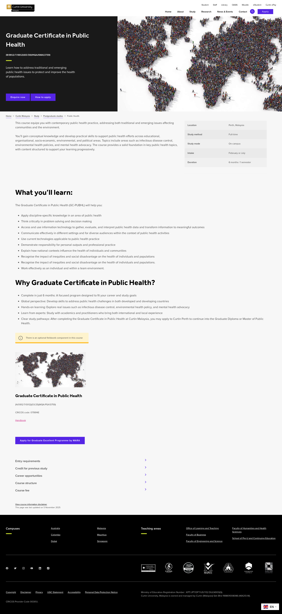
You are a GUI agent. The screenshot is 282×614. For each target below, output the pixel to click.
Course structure (26, 483)
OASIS (234, 4)
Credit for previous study (31, 468)
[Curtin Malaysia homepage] (20, 8)
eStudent (257, 4)
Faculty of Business (196, 534)
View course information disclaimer (31, 504)
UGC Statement (55, 592)
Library (224, 4)
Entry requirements (27, 461)
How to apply (43, 97)
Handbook (20, 420)
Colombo (55, 534)
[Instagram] (23, 568)
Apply (265, 11)
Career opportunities (28, 476)
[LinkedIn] (40, 568)
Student (205, 4)
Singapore (102, 541)
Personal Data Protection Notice (101, 592)
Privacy (39, 592)
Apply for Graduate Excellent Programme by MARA (50, 440)
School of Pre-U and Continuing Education (254, 538)
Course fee (22, 490)
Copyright (11, 592)
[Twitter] (15, 568)
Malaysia (101, 528)
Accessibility (74, 592)
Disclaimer (25, 592)
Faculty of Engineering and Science (204, 541)
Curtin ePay (271, 4)
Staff (215, 4)
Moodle (245, 4)
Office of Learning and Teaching (202, 528)
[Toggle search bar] (252, 11)
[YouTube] (32, 568)
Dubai (54, 541)
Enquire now (18, 97)
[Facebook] (7, 568)
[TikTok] (48, 568)
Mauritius (101, 534)
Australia (55, 528)
